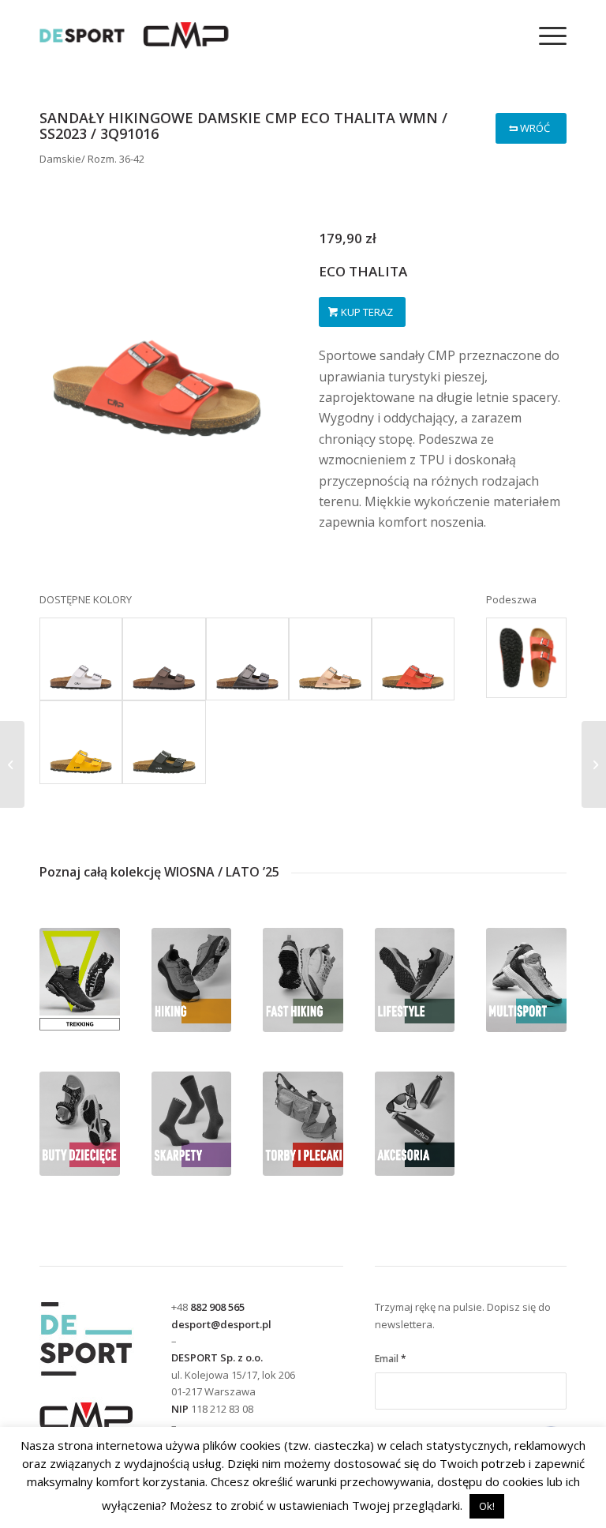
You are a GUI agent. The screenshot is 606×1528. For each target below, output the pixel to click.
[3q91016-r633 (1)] (80, 741)
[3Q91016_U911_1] (247, 659)
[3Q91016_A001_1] (80, 659)
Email (390, 1358)
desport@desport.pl (221, 1324)
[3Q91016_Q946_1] (163, 659)
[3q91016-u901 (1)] (163, 741)
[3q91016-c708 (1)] (413, 659)
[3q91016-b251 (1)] (330, 659)
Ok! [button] (487, 1506)
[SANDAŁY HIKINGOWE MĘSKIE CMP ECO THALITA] (12, 764)
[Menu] (545, 35)
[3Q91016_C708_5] (526, 658)
